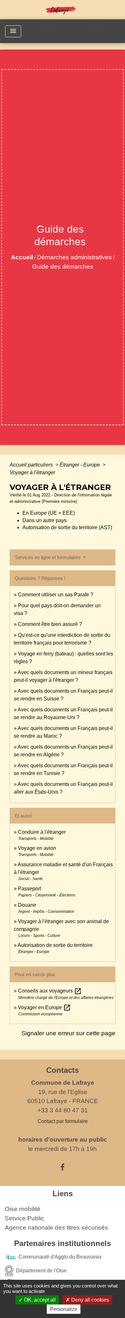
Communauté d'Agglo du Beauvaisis (60, 1256)
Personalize (63, 1309)
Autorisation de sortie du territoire (55, 945)
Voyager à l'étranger (32, 472)
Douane (27, 905)
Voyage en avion (37, 848)
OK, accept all (39, 1300)
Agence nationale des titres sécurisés (56, 1227)
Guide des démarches (62, 266)
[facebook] (62, 1167)
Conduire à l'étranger (42, 832)
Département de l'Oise (41, 1270)
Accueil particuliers (32, 465)
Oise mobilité (22, 1209)
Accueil (22, 257)
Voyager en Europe (44, 1007)
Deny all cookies (89, 1300)
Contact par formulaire (63, 1121)
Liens (63, 1193)
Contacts (62, 1070)
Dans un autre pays (44, 520)
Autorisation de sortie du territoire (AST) (67, 527)
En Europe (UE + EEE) (48, 513)
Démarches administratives (74, 257)
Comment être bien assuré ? (50, 624)
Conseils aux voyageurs (50, 990)
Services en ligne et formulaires (48, 557)
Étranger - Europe (80, 465)
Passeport (29, 888)
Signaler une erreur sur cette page (68, 1033)
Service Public (24, 1218)
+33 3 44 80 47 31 (63, 1110)
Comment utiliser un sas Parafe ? (55, 594)
